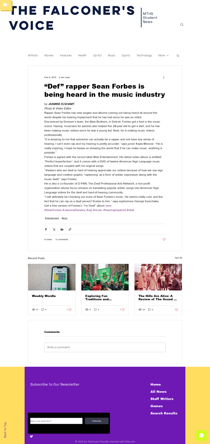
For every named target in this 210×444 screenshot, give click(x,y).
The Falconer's (72, 10)
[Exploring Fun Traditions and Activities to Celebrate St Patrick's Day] (105, 277)
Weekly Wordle (44, 296)
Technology (144, 55)
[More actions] (164, 77)
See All (178, 257)
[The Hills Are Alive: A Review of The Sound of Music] (158, 277)
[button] (177, 55)
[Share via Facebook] (45, 229)
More (161, 55)
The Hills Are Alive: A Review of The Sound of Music (157, 297)
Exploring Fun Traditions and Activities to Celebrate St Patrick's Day (103, 297)
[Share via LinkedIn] (61, 229)
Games (156, 406)
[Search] (181, 24)
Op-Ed (97, 55)
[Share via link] (70, 229)
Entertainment (52, 218)
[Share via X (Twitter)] (53, 229)
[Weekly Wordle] (51, 277)
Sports (126, 55)
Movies (48, 55)
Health (82, 55)
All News (158, 391)
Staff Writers (161, 399)
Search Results (163, 413)
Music (111, 55)
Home (155, 384)
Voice (32, 25)
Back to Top (5, 430)
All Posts (33, 55)
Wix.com (130, 441)
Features (66, 55)
